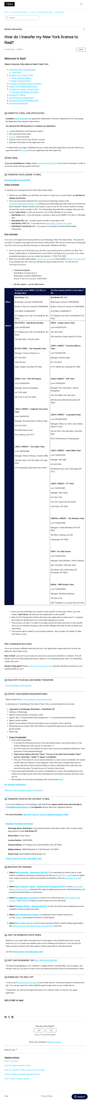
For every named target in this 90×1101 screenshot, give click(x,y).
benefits (19, 917)
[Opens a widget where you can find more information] (79, 1097)
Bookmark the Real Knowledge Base (24, 100)
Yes (39, 1030)
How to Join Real (11, 1061)
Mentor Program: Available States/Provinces (22, 1074)
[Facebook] (5, 1017)
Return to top (9, 1050)
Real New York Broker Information (25, 92)
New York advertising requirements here (36, 699)
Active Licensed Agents (21, 78)
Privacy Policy (46, 1096)
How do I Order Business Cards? (17, 1065)
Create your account (45, 259)
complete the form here (47, 163)
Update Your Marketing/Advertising (23, 86)
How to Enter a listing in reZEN (16, 1079)
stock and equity (19, 926)
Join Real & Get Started (18, 12)
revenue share (47, 926)
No (51, 1030)
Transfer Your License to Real (21, 75)
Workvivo (25, 900)
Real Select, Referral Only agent (59, 223)
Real (6, 12)
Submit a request (54, 1042)
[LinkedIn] (12, 1017)
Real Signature (70, 898)
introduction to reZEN (64, 875)
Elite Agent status (33, 926)
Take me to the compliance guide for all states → (24, 790)
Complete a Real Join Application (22, 69)
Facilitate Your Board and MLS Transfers (25, 84)
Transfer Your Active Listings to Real (23, 89)
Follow (81, 49)
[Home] (9, 4)
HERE (61, 779)
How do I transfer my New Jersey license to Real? (24, 1070)
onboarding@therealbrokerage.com (23, 204)
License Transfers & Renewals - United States (47, 12)
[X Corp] (9, 1017)
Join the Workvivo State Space (21, 98)
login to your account (76, 259)
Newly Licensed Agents (21, 81)
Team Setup (16, 72)
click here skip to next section (18, 685)
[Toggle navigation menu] (81, 4)
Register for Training (17, 95)
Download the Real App (18, 103)
